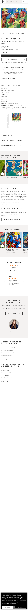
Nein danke (20, 607)
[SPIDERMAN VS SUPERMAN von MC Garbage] (14, 240)
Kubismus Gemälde (22, 5)
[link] (20, 1)
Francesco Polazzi (11, 39)
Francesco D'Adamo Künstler (9, 350)
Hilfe (4, 33)
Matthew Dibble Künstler (8, 353)
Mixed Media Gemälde (7, 377)
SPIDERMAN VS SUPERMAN (12, 249)
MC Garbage (10, 251)
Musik (7, 94)
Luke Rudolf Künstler (7, 355)
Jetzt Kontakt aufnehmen (13, 219)
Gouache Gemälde (6, 372)
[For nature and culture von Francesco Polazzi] (14, 168)
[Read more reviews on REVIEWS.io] (14, 271)
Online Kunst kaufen (6, 5)
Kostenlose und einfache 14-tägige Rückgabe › (14, 67)
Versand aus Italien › (21, 69)
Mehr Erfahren (13, 603)
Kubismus (6, 92)
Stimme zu (7, 607)
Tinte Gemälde (5, 375)
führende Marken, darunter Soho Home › (12, 73)
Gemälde (14, 5)
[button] (26, 1)
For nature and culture (11, 177)
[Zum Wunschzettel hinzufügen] (25, 59)
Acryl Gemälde (5, 370)
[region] (14, 282)
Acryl (12, 90)
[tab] (14, 85)
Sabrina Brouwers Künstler (8, 348)
